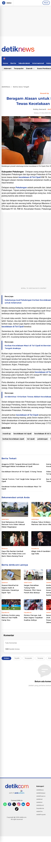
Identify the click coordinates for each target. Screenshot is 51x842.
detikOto (39, 811)
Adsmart (7, 68)
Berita (13, 63)
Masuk (46, 3)
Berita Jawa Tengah (21, 87)
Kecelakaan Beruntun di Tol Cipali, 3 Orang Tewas (22, 472)
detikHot (39, 802)
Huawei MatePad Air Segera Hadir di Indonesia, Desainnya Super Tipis (10, 589)
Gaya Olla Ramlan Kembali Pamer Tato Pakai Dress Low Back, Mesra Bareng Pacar (14, 553)
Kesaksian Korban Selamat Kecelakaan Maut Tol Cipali (21, 488)
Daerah (29, 68)
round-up (7, 434)
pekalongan (43, 439)
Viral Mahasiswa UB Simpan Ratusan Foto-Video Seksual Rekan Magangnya (13, 524)
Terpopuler (19, 68)
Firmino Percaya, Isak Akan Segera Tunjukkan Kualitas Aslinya (33, 617)
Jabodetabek (24, 63)
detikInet (39, 799)
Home (5, 63)
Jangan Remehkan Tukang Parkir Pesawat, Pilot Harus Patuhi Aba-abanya (32, 589)
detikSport (40, 805)
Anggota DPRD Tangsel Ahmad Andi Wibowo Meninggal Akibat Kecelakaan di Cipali (20, 465)
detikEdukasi (40, 793)
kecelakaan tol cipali (22, 434)
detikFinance (40, 796)
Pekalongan (21, 187)
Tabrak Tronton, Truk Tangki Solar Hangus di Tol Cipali (21, 480)
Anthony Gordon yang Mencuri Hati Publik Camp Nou (11, 617)
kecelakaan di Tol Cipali (30, 177)
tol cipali (31, 439)
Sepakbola (40, 808)
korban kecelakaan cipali (13, 439)
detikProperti (41, 814)
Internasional (38, 63)
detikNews (6, 87)
